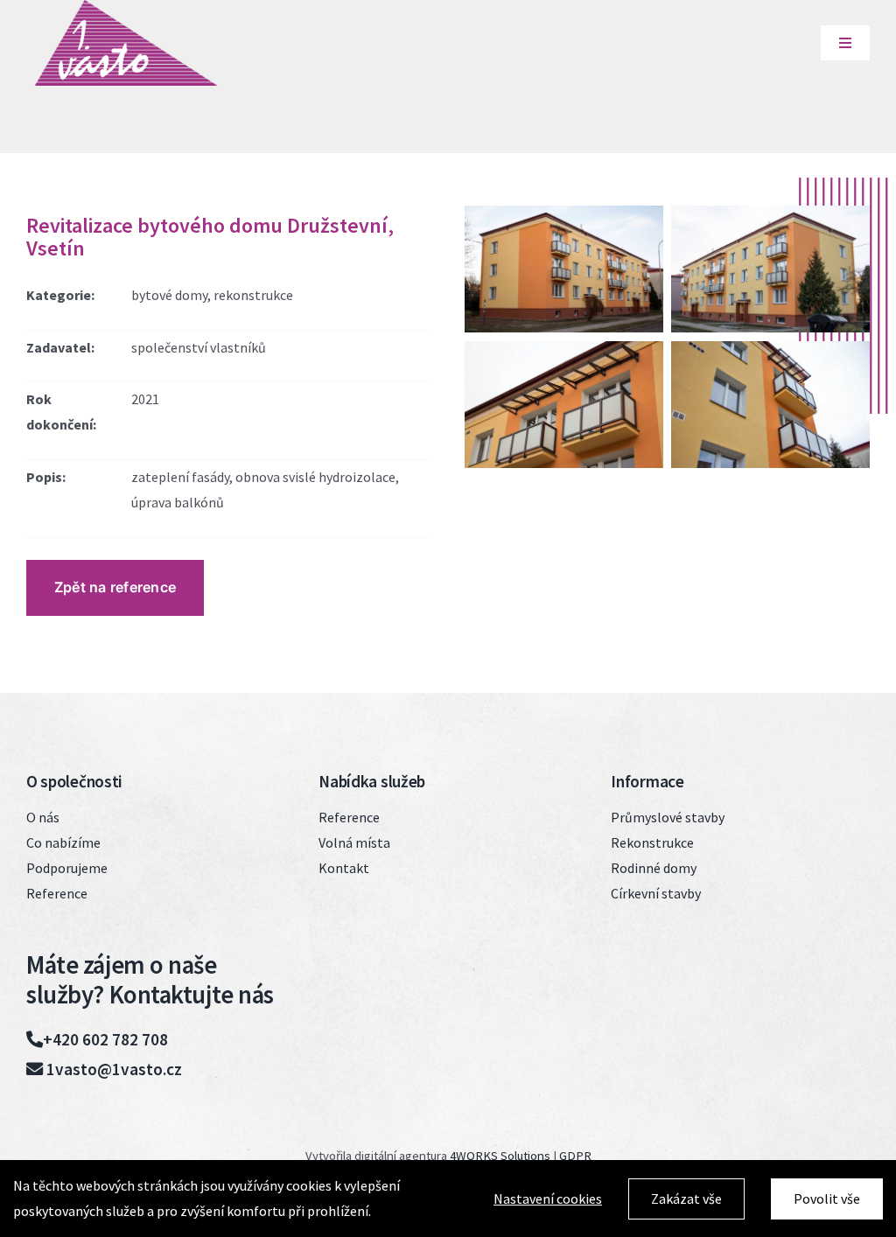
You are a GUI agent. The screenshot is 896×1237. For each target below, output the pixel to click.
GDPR (575, 1156)
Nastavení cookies (548, 1198)
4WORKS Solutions (500, 1156)
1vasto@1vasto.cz (112, 1069)
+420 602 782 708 (105, 1039)
